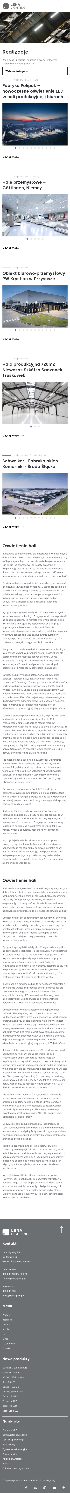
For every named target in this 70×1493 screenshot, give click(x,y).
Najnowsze (21, 79)
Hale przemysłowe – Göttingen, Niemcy (24, 185)
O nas (5, 1339)
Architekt (6, 1329)
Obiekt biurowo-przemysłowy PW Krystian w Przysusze (33, 276)
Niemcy (34, 176)
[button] (60, 6)
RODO (5, 1463)
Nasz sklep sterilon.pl (13, 1439)
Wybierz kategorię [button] (16, 71)
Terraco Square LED (12, 1391)
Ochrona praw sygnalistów (15, 1468)
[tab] (15, 148)
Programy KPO (9, 1430)
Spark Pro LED (9, 1406)
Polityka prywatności (12, 1458)
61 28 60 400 (9, 1274)
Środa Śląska (38, 455)
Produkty (6, 1315)
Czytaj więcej (11, 156)
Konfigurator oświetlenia (14, 1435)
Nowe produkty (16, 1359)
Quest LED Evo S (10, 1372)
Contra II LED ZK (10, 1387)
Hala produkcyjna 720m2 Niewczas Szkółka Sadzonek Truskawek (32, 370)
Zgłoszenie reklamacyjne (14, 1449)
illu (3, 1334)
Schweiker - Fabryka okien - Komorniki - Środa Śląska (31, 463)
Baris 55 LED (8, 1382)
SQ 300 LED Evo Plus (13, 1377)
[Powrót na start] (14, 6)
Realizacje (7, 1319)
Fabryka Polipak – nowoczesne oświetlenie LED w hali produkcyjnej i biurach (32, 91)
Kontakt (6, 1348)
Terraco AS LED (10, 1396)
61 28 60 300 (9, 1291)
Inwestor (6, 1324)
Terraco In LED (9, 1401)
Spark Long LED (10, 1410)
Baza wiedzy (8, 1444)
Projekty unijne (9, 1454)
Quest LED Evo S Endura (14, 1367)
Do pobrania (8, 1343)
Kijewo (34, 79)
